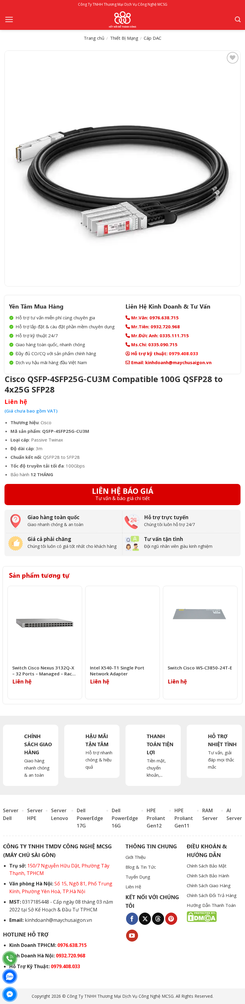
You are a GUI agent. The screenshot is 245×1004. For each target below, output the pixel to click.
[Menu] (8, 19)
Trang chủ (94, 38)
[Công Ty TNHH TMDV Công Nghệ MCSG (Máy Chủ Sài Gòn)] (122, 19)
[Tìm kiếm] (238, 19)
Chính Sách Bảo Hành (208, 876)
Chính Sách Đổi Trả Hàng (212, 895)
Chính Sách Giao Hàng (209, 885)
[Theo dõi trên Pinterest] (171, 919)
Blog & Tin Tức (140, 867)
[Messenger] (9, 994)
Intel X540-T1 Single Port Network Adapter (117, 671)
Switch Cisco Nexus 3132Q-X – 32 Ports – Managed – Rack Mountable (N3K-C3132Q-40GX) (43, 671)
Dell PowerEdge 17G (90, 818)
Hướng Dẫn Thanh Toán (211, 905)
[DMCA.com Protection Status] (202, 916)
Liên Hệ (133, 887)
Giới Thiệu (135, 857)
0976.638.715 (72, 945)
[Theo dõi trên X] (145, 919)
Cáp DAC (152, 38)
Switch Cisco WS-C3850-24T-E (200, 668)
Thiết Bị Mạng (124, 38)
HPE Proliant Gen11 (183, 818)
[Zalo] (9, 976)
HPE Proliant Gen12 (156, 818)
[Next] (235, 642)
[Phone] (9, 958)
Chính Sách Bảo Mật (206, 866)
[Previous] (9, 642)
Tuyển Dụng (137, 877)
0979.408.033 (183, 353)
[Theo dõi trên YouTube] (132, 936)
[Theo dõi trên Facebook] (132, 919)
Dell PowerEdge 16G (125, 818)
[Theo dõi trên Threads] (158, 919)
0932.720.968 (70, 955)
